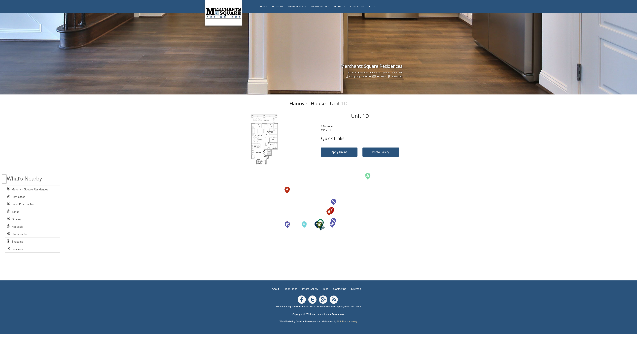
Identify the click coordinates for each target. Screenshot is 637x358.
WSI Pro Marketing (347, 321)
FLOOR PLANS (295, 6)
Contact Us (339, 289)
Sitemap (356, 289)
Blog (325, 289)
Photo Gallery (380, 152)
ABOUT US (277, 6)
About (275, 289)
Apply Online (339, 152)
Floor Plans (290, 289)
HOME (263, 6)
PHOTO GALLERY (320, 6)
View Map (396, 76)
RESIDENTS (339, 6)
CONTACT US (357, 6)
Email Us (381, 76)
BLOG (372, 6)
